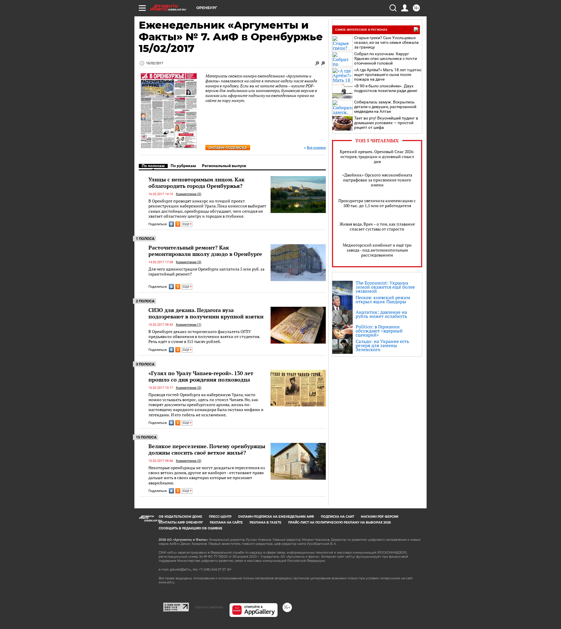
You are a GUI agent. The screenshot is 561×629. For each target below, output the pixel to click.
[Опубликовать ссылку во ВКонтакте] (171, 224)
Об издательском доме (180, 517)
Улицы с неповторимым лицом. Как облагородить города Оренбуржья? (196, 182)
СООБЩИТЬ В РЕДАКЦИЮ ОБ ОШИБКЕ (190, 528)
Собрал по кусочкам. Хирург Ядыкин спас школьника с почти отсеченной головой (385, 58)
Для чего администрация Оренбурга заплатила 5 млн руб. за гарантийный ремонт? (206, 271)
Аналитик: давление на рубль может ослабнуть (381, 314)
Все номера (316, 148)
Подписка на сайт (337, 517)
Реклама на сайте (226, 522)
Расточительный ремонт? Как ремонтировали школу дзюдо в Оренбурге (205, 250)
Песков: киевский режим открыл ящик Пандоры (383, 299)
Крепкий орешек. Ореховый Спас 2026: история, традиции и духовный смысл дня (377, 156)
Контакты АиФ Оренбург (181, 522)
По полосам (153, 165)
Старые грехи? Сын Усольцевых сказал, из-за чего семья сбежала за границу (386, 42)
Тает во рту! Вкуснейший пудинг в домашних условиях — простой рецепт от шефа (386, 123)
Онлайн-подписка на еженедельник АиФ (276, 517)
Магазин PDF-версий (379, 517)
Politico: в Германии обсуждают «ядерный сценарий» (379, 331)
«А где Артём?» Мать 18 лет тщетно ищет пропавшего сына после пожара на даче (387, 74)
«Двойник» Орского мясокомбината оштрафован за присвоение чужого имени (377, 179)
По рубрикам (183, 165)
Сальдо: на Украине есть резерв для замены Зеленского (382, 345)
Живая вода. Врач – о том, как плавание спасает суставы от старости (377, 226)
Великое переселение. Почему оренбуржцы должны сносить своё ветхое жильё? (206, 449)
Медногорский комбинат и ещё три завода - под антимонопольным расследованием (377, 249)
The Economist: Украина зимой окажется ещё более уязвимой (385, 287)
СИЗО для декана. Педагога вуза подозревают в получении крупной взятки (206, 313)
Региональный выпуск (224, 165)
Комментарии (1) (188, 325)
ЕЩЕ (186, 224)
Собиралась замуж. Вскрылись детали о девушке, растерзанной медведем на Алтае (385, 107)
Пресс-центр (220, 517)
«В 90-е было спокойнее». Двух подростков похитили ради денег (386, 88)
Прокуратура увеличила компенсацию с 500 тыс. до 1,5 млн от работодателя (377, 203)
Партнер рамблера (209, 607)
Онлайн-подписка (228, 147)
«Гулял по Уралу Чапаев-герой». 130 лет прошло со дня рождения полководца (200, 376)
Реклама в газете (265, 522)
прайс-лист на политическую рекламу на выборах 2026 (339, 522)
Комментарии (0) (188, 194)
